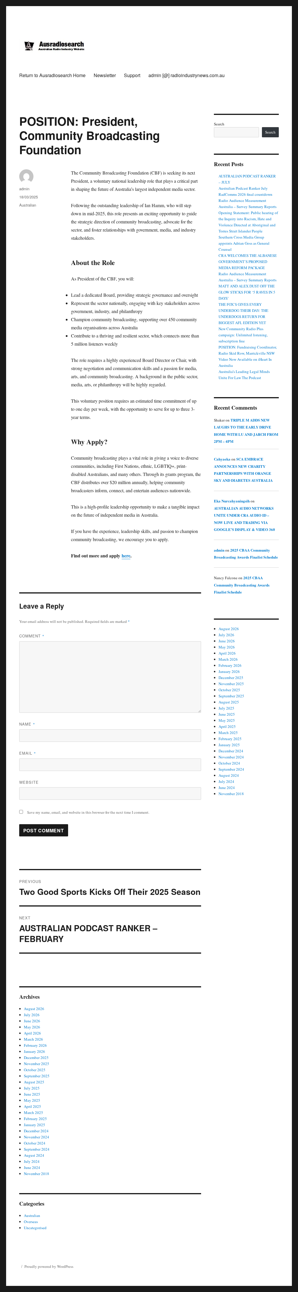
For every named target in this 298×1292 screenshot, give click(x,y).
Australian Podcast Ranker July (243, 188)
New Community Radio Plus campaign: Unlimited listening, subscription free (243, 335)
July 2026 (32, 1014)
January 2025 (34, 1124)
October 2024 (34, 1143)
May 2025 (32, 1100)
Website (29, 782)
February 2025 (35, 1118)
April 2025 (32, 1106)
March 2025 (33, 1112)
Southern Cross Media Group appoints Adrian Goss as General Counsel (244, 243)
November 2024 (36, 1137)
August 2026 (34, 1008)
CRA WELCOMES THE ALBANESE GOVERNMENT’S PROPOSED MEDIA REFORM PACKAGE (248, 261)
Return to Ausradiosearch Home (52, 75)
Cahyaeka (222, 459)
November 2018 (36, 1173)
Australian (27, 205)
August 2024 (34, 1155)
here (126, 555)
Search (219, 124)
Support (132, 75)
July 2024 (32, 1161)
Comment (32, 636)
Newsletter (105, 75)
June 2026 (32, 1020)
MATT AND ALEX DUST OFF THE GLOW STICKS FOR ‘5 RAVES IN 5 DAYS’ (247, 292)
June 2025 (32, 1094)
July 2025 (32, 1088)
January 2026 (34, 1051)
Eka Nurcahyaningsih (232, 501)
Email (27, 753)
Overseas (31, 1221)
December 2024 (36, 1130)
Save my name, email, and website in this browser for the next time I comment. (88, 812)
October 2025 (34, 1069)
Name (27, 724)
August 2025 (34, 1082)
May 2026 (32, 1027)
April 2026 (32, 1033)
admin (24, 188)
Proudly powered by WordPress (48, 1266)
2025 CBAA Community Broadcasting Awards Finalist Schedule (241, 585)
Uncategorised (35, 1227)
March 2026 (33, 1039)
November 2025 (36, 1063)
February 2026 (35, 1045)
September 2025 (36, 1075)
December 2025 (36, 1057)
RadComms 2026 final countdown (245, 194)
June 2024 (32, 1167)
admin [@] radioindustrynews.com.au (186, 75)
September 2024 (36, 1149)
